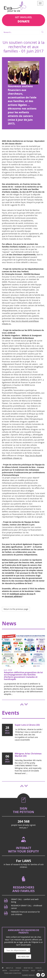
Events (10, 712)
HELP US (40, 970)
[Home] (2, 968)
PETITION (25, 970)
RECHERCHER (23, 956)
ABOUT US (9, 968)
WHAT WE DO (28, 968)
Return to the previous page (16, 609)
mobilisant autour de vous (22, 594)
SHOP (33, 970)
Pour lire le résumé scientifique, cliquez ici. (22, 456)
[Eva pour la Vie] (15, 7)
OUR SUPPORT (15, 970)
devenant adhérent (13, 596)
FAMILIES (38, 968)
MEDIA (4, 970)
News (9, 623)
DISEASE (18, 968)
